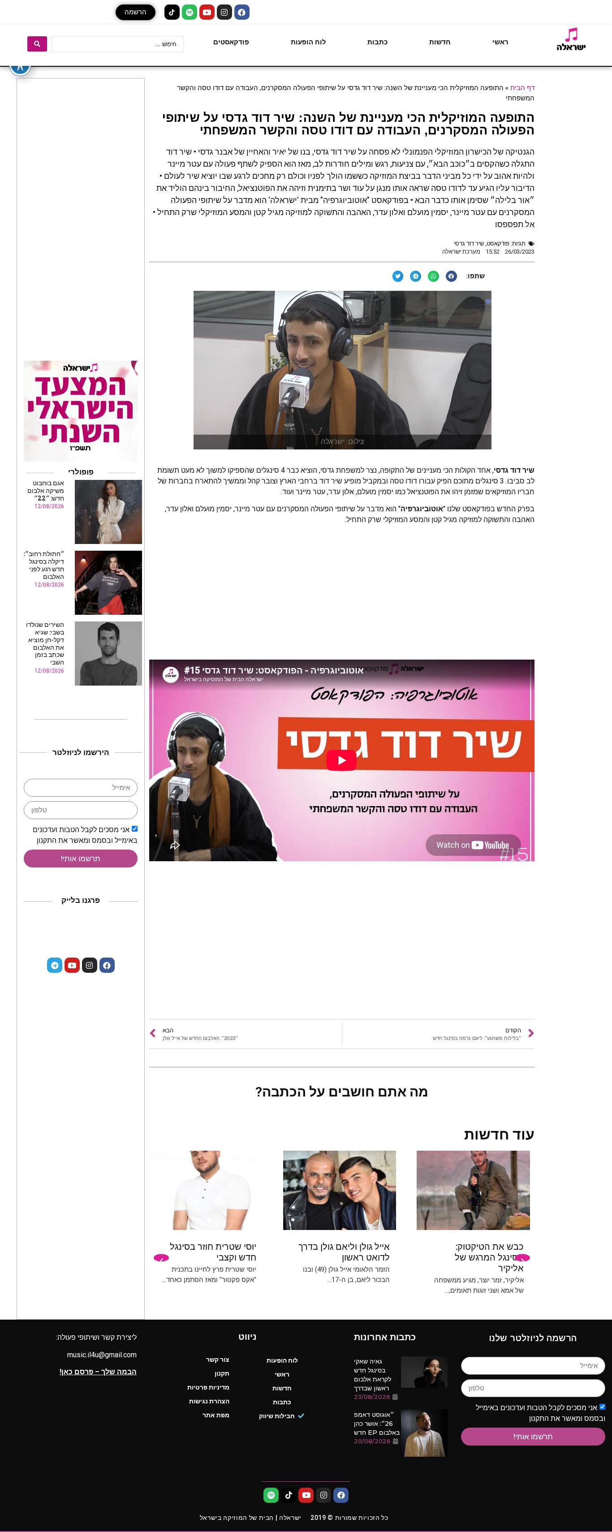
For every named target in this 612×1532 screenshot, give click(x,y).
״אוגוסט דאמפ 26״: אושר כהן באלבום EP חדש (377, 1424)
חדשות (440, 42)
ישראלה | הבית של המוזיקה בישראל (251, 1517)
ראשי (500, 42)
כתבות (377, 42)
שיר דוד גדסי (469, 243)
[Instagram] (224, 12)
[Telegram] (54, 965)
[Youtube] (207, 12)
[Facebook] (242, 12)
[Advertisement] (341, 947)
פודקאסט (498, 243)
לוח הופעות (308, 42)
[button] (135, 12)
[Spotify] (189, 12)
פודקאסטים (231, 42)
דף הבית (522, 87)
